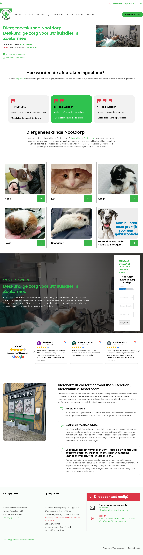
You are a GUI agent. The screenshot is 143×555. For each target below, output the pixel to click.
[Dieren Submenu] (61, 15)
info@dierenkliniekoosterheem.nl (113, 510)
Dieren (57, 14)
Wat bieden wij (42, 14)
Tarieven (69, 14)
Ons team (28, 14)
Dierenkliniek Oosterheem (83, 138)
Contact (79, 14)
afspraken (20, 79)
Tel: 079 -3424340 (11, 518)
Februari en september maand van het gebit (111, 243)
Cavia (8, 243)
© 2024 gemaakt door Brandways (19, 540)
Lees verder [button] (41, 360)
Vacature (91, 14)
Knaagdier (57, 243)
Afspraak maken (132, 15)
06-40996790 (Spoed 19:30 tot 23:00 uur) (117, 518)
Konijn (101, 198)
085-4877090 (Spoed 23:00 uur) (112, 521)
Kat (53, 198)
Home (18, 14)
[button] (138, 351)
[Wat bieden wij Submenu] (50, 15)
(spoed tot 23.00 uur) (127, 3)
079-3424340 (26, 44)
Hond (8, 198)
